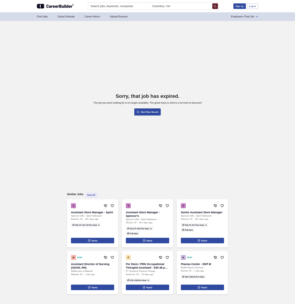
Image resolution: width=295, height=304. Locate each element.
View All (91, 195)
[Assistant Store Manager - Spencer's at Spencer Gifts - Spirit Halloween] (147, 223)
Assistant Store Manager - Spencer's (143, 214)
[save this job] (112, 205)
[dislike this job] (105, 205)
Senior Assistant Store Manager (201, 212)
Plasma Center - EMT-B (196, 264)
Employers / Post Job (242, 16)
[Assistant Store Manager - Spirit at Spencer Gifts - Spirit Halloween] (92, 223)
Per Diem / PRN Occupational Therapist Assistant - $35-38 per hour (146, 266)
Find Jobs (42, 16)
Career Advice (92, 16)
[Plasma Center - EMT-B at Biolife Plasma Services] (202, 272)
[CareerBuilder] (55, 6)
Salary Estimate (66, 16)
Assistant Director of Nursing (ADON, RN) (90, 266)
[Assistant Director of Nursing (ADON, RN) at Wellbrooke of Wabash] (92, 272)
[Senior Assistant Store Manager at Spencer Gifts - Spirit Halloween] (202, 223)
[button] (215, 6)
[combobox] (119, 6)
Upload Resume (119, 16)
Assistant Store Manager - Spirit (92, 212)
